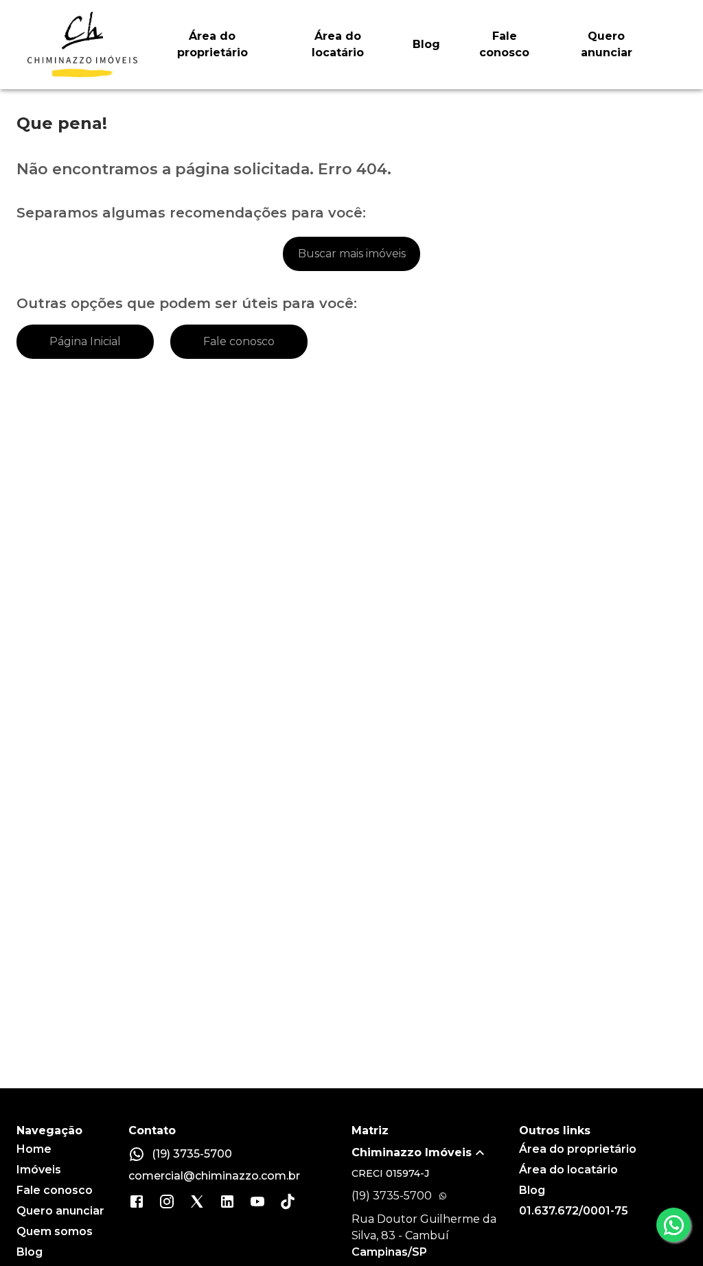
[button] (435, 1153)
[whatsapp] (673, 1225)
